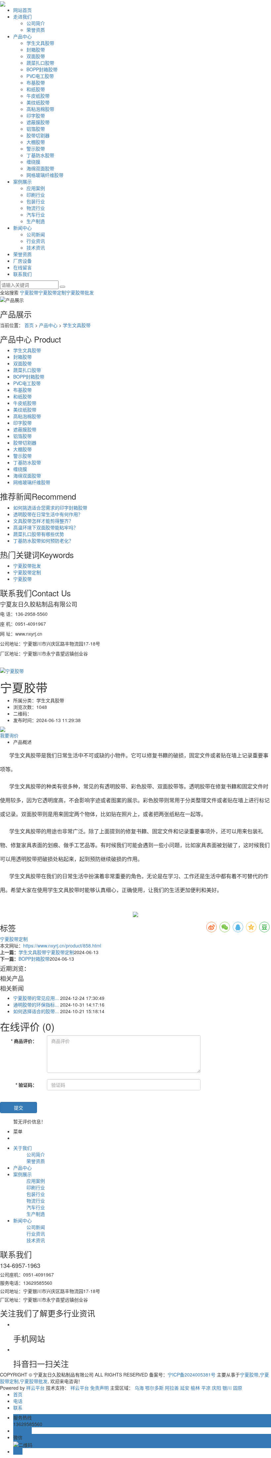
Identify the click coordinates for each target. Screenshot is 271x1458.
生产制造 (35, 221)
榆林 (195, 1387)
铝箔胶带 (35, 128)
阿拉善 (172, 1387)
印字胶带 (35, 115)
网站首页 (22, 10)
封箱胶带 (35, 49)
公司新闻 (35, 234)
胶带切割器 (38, 135)
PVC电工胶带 (40, 76)
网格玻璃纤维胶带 (44, 175)
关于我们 (22, 1147)
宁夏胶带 (29, 292)
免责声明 (99, 1387)
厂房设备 (22, 260)
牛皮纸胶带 (38, 95)
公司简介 (35, 23)
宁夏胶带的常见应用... (36, 998)
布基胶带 (35, 82)
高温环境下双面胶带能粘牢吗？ (45, 527)
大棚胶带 (35, 142)
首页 (29, 325)
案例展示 (22, 181)
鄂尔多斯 (154, 1387)
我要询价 (9, 735)
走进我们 (22, 16)
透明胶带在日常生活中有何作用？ (48, 514)
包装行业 (35, 201)
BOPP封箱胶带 (42, 69)
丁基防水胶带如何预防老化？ (43, 540)
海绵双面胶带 (40, 168)
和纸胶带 (35, 89)
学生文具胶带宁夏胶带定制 (46, 952)
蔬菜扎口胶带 (40, 62)
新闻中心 (22, 227)
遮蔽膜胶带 (38, 122)
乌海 (139, 1387)
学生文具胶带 (40, 43)
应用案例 (35, 188)
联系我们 (22, 274)
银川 (227, 1387)
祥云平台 (35, 1387)
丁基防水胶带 (40, 155)
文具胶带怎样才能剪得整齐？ (43, 520)
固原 (237, 1387)
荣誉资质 (35, 29)
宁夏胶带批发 (80, 292)
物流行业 (35, 208)
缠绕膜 (33, 161)
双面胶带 (35, 56)
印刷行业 (35, 194)
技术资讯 (35, 247)
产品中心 (22, 36)
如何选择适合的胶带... (36, 1011)
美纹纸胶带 (38, 102)
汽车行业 (35, 214)
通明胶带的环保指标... (36, 1004)
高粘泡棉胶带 (40, 109)
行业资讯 (35, 241)
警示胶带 (35, 148)
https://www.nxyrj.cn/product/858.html (62, 945)
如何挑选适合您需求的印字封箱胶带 (50, 507)
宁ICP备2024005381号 (191, 1374)
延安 (184, 1387)
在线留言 (22, 267)
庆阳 (216, 1387)
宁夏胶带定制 (52, 292)
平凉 (206, 1387)
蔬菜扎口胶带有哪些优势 (38, 534)
